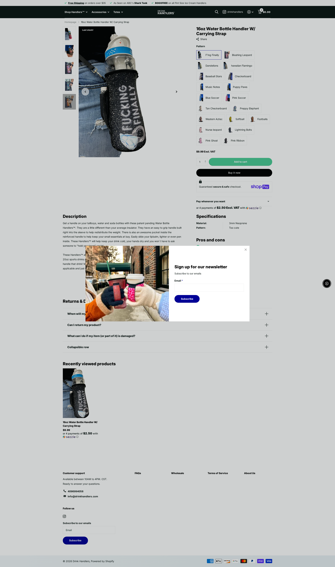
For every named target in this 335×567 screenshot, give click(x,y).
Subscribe (187, 298)
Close (246, 249)
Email (178, 280)
